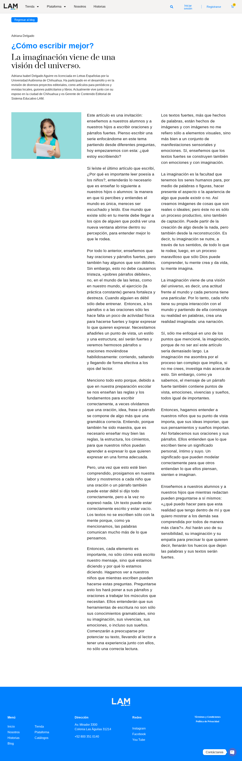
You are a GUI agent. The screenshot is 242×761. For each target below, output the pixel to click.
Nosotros (80, 6)
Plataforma (54, 6)
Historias (99, 6)
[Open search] (171, 6)
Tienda (29, 6)
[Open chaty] (232, 752)
